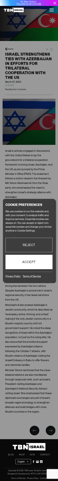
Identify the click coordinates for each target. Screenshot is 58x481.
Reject (29, 245)
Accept (29, 262)
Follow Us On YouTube (29, 4)
